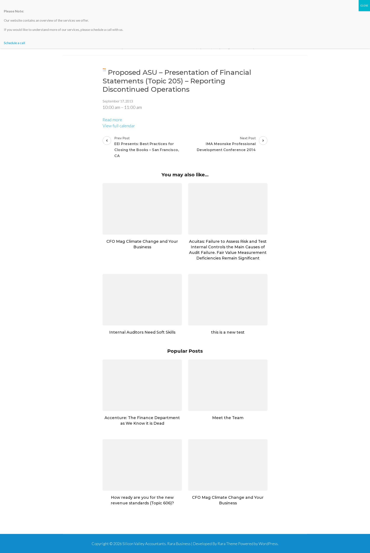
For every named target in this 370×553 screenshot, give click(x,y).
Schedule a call (14, 43)
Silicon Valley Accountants (144, 543)
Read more (112, 119)
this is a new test (228, 332)
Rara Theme (227, 543)
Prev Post (146, 147)
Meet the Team (227, 417)
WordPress (268, 543)
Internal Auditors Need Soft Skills (142, 332)
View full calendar (119, 125)
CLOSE (364, 5)
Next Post (226, 144)
